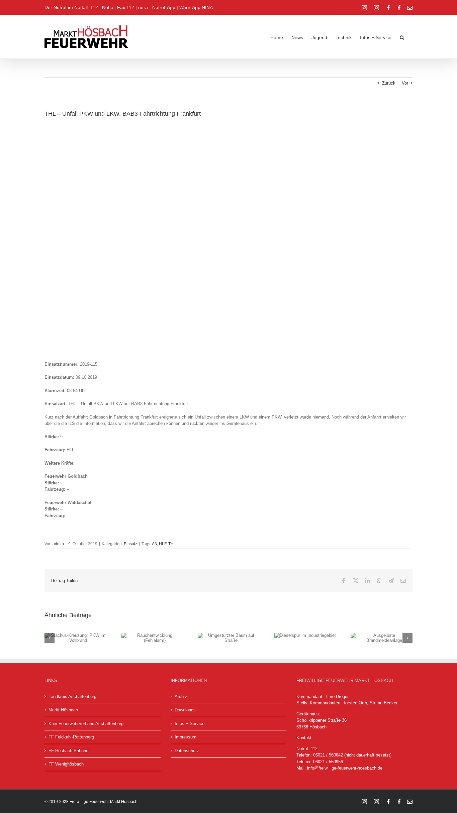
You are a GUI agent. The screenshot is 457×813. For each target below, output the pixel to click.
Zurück (388, 83)
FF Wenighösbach (66, 764)
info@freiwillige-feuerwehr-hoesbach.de (344, 768)
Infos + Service (189, 723)
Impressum (185, 736)
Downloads (185, 709)
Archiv (181, 696)
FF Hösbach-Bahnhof (69, 750)
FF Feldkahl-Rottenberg (71, 736)
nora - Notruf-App (156, 7)
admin (58, 544)
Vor (405, 83)
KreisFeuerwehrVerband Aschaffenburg (86, 723)
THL (172, 544)
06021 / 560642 (328, 755)
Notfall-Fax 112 (118, 7)
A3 (154, 544)
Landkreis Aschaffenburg (72, 696)
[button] (402, 37)
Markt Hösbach (63, 709)
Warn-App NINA (196, 7)
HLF (162, 544)
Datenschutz (187, 750)
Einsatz (130, 544)
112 (314, 748)
